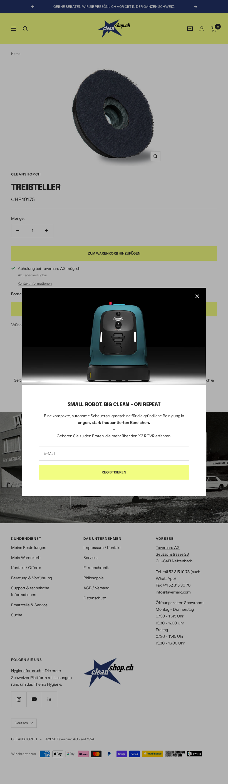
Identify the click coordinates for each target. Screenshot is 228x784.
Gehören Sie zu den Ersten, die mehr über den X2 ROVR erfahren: (114, 436)
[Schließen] (197, 296)
